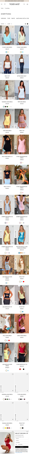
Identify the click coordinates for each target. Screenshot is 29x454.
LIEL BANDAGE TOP (7, 307)
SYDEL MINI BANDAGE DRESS (21, 157)
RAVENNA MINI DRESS (7, 102)
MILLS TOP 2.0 (7, 186)
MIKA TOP (21, 130)
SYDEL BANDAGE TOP (21, 364)
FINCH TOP (21, 423)
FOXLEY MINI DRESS (7, 47)
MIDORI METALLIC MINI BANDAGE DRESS (21, 247)
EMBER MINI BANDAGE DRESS (7, 217)
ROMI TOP (21, 307)
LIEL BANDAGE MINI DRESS (7, 277)
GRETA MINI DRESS (21, 335)
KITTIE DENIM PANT (21, 76)
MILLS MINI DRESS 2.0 (7, 156)
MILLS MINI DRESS (7, 335)
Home (2, 8)
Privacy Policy (17, 452)
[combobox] (16, 444)
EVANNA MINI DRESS (7, 423)
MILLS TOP (21, 277)
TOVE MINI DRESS (21, 394)
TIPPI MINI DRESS (22, 102)
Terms (21, 452)
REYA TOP (7, 76)
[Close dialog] (27, 433)
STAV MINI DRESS (7, 130)
